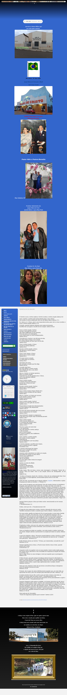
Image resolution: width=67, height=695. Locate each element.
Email (5, 417)
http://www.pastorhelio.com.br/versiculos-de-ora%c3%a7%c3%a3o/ (35, 599)
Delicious (8, 415)
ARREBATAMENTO (7, 319)
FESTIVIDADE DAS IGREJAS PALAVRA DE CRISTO (9, 324)
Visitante (5, 339)
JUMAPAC (6, 315)
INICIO (5, 310)
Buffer (10, 415)
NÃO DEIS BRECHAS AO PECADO (9, 327)
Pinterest (8, 413)
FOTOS (5, 312)
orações (50, 480)
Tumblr (12, 413)
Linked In (10, 413)
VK (12, 415)
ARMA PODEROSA (6, 364)
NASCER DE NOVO (7, 332)
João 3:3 (28, 645)
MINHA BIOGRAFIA (7, 329)
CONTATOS (6, 341)
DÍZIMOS (4, 356)
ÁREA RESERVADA (8, 334)
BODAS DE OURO (7, 336)
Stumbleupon (5, 415)
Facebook (3, 413)
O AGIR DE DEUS (7, 338)
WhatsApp (14, 415)
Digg (14, 413)
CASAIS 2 (6, 331)
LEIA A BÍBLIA (7, 317)
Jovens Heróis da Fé (8, 314)
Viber (3, 417)
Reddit (3, 415)
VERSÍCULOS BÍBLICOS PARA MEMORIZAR (10, 322)
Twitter (5, 413)
